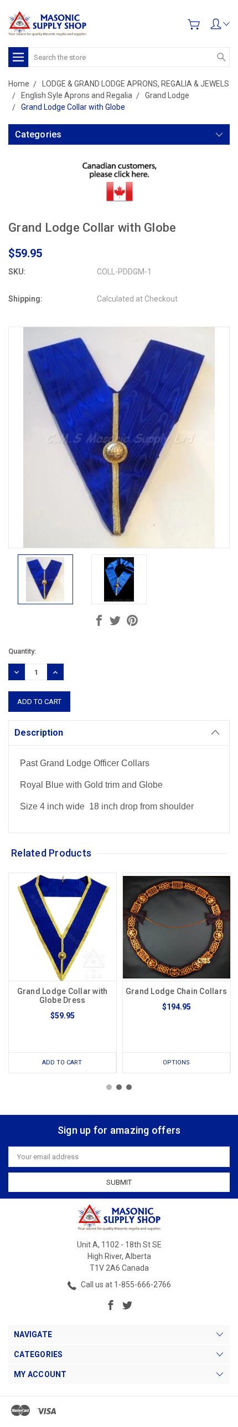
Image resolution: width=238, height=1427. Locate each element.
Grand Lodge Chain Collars (176, 991)
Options (176, 1062)
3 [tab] (129, 1087)
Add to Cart (62, 1062)
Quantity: (22, 651)
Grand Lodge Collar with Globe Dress (62, 996)
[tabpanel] (63, 973)
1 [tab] (109, 1087)
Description (38, 732)
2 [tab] (119, 1087)
